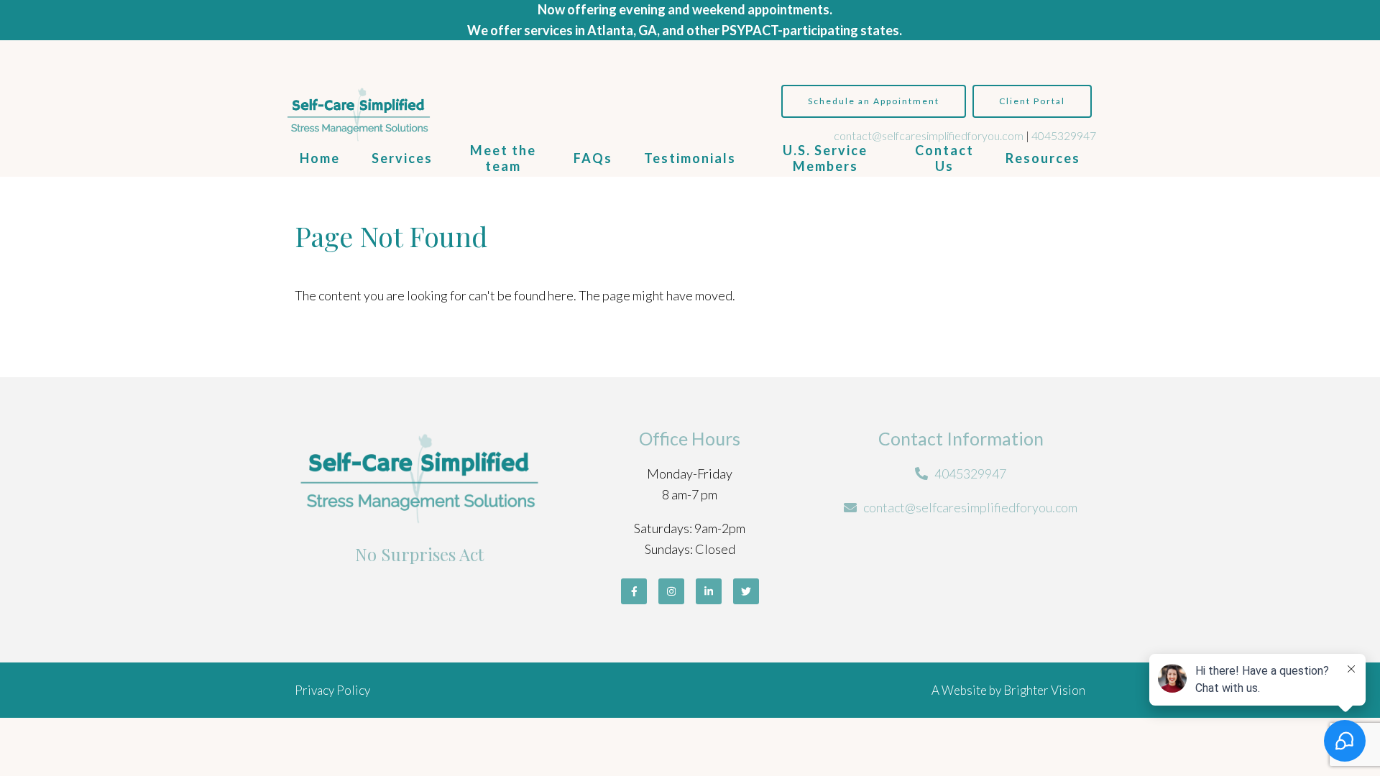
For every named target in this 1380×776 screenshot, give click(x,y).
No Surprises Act (419, 553)
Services (402, 158)
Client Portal (1032, 101)
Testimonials (690, 158)
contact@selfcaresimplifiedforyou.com (929, 135)
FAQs (593, 158)
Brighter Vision (1044, 690)
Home (320, 158)
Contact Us (944, 158)
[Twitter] (746, 591)
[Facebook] (634, 591)
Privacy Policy (332, 690)
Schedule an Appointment (873, 101)
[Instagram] (671, 591)
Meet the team (503, 158)
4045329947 (1063, 135)
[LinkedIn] (709, 591)
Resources (1043, 158)
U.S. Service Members (825, 158)
